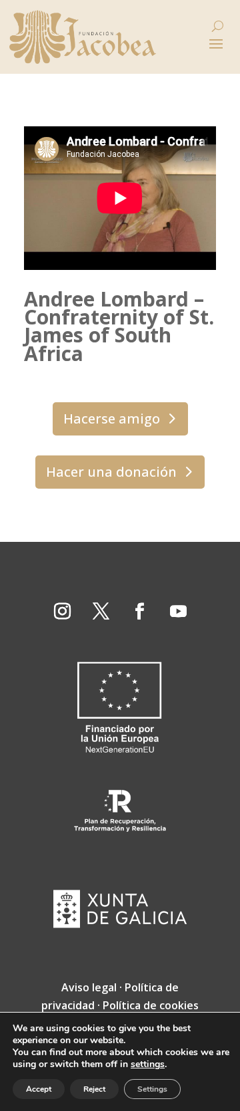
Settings (152, 1089)
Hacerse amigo (111, 419)
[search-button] (217, 26)
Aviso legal (89, 987)
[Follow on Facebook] (139, 611)
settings (148, 1064)
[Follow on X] (100, 611)
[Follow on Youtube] (178, 611)
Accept (38, 1089)
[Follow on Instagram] (62, 611)
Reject (94, 1089)
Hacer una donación (111, 472)
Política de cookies (151, 1005)
